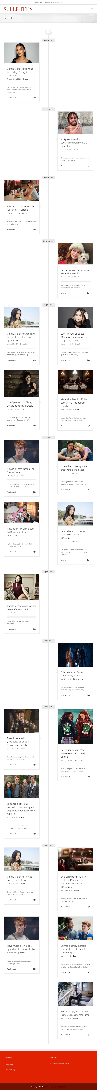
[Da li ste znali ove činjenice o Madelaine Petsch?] (75, 253)
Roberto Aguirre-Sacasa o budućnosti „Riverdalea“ (72, 650)
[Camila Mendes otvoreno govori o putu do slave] (21, 859)
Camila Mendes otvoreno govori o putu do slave (18, 855)
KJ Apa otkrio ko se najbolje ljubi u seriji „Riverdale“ (18, 186)
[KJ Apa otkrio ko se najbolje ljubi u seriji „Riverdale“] (21, 190)
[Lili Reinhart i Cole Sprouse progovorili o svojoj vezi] (75, 450)
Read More (11, 98)
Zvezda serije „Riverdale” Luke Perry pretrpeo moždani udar (72, 989)
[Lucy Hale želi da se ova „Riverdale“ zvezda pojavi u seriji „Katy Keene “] (75, 317)
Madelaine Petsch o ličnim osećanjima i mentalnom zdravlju (72, 377)
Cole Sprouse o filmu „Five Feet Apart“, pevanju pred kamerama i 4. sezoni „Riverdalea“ (72, 853)
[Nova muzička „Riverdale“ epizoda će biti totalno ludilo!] (21, 928)
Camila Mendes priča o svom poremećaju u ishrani (18, 582)
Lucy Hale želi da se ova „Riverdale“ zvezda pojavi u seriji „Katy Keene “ (72, 313)
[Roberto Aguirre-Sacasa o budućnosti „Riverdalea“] (75, 655)
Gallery (24, 48)
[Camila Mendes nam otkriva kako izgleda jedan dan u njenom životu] (21, 317)
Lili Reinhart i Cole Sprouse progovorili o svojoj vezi (72, 446)
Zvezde (21, 58)
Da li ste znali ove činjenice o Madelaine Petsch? (72, 249)
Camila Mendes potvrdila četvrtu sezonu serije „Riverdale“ (72, 509)
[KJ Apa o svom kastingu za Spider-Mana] (21, 451)
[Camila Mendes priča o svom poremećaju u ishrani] (21, 587)
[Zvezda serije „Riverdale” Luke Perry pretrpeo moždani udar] (75, 994)
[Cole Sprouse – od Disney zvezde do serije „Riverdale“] (21, 383)
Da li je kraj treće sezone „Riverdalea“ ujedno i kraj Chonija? (72, 722)
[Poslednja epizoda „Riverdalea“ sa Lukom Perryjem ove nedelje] (21, 721)
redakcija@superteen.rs (53, 2)
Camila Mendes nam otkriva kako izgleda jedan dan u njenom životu (18, 313)
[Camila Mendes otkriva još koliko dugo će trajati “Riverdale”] (21, 53)
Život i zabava (75, 660)
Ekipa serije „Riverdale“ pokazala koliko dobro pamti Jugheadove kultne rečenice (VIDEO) (18, 781)
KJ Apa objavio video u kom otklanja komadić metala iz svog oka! (72, 118)
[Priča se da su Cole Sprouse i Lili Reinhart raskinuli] (21, 512)
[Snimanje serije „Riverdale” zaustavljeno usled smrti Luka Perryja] (75, 928)
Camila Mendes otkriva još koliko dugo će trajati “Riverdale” (18, 48)
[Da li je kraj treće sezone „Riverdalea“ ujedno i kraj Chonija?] (75, 726)
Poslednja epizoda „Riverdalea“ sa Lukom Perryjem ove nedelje (18, 716)
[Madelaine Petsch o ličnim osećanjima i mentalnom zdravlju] (75, 382)
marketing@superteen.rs (59, 1063)
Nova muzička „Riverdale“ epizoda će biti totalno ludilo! (18, 924)
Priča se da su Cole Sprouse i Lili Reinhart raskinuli (18, 508)
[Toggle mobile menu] (92, 8)
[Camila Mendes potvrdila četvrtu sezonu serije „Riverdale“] (75, 513)
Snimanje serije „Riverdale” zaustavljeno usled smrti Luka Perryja (72, 924)
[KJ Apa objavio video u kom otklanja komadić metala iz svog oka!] (75, 123)
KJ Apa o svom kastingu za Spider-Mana (18, 448)
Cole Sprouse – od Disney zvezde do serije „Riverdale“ (18, 379)
